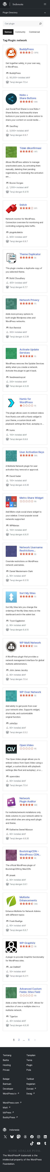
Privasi (6, 1070)
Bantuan (7, 1083)
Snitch (23, 204)
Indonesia (14, 1129)
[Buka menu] (45, 4)
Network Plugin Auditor (28, 800)
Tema (29, 1060)
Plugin (29, 1065)
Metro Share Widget (31, 497)
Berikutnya (35, 1040)
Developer (8, 1088)
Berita (6, 1060)
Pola (28, 1070)
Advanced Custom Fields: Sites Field (31, 990)
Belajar (6, 1079)
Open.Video (27, 745)
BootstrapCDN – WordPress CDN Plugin (29, 853)
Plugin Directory (10, 12)
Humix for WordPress (26, 400)
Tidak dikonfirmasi (30, 148)
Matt (7, 1107)
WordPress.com (12, 1102)
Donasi (31, 1088)
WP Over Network (30, 692)
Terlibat (30, 1079)
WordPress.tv (11, 1093)
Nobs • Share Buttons (28, 97)
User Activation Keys (32, 452)
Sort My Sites (28, 593)
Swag (30, 1093)
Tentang (7, 1055)
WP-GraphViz (27, 943)
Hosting (7, 1065)
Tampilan (30, 1055)
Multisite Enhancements (28, 899)
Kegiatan (30, 1083)
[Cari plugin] (40, 23)
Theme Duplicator (30, 254)
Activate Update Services (29, 351)
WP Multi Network (30, 642)
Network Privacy (29, 300)
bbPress (8, 1112)
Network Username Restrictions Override (31, 549)
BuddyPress (27, 49)
